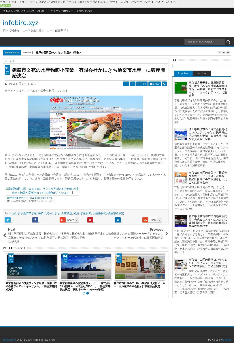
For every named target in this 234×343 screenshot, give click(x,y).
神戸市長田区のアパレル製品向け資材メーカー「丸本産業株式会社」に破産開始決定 (84, 52)
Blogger (226, 339)
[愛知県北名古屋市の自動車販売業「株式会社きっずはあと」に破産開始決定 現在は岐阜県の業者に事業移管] (181, 221)
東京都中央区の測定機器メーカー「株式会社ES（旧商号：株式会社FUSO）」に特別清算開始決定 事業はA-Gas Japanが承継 (85, 286)
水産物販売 (99, 213)
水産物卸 (85, 213)
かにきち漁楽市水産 (24, 213)
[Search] (228, 42)
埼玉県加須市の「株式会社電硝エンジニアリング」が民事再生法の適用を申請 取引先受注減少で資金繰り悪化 (208, 134)
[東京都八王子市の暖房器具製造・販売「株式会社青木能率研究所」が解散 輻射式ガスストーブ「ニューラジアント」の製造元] (181, 88)
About (40, 10)
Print (143, 83)
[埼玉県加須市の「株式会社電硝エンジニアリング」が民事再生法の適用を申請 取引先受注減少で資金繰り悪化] (181, 134)
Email (155, 83)
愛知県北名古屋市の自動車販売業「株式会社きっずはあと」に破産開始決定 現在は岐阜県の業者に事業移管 (208, 221)
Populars (183, 73)
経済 (76, 213)
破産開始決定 (115, 213)
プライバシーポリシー (60, 10)
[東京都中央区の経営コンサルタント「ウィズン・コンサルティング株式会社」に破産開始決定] (181, 265)
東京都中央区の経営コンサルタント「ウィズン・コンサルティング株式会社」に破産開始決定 (208, 263)
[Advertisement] (151, 25)
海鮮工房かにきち (49, 213)
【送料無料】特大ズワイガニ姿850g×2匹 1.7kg (29, 198)
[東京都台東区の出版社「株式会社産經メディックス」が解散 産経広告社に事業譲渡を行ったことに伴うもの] (181, 178)
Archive (201, 73)
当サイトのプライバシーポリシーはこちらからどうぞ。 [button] (144, 1)
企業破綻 (66, 213)
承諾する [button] (5, 5)
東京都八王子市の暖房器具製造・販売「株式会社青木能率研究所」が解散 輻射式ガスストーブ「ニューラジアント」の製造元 (208, 89)
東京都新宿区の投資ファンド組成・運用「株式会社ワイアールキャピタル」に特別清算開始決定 (31, 286)
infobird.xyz (20, 22)
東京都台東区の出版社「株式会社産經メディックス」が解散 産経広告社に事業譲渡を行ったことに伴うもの (208, 177)
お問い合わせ (85, 10)
